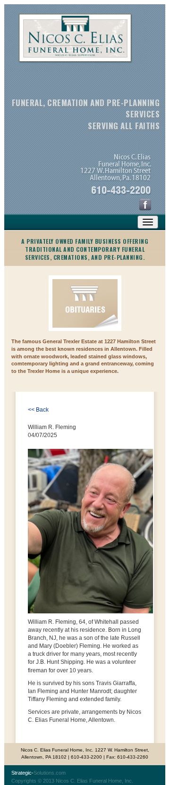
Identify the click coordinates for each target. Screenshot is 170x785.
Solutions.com (38, 773)
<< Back (38, 409)
